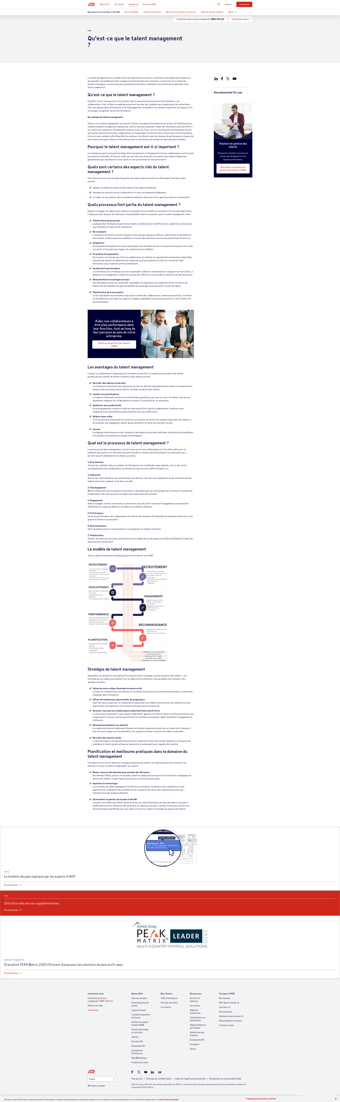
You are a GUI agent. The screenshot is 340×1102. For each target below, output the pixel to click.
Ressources (133, 4)
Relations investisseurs (230, 1016)
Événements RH (197, 1039)
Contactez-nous (96, 993)
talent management (107, 101)
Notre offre (105, 4)
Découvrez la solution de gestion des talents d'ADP (233, 168)
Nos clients (119, 4)
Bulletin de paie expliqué (212, 12)
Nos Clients (166, 993)
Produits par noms (139, 1062)
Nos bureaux (224, 998)
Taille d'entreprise (169, 998)
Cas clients (166, 1007)
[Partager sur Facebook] (222, 78)
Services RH (137, 1041)
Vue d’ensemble (131, 12)
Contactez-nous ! (240, 19)
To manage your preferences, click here (261, 1099)
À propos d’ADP (149, 4)
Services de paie (139, 998)
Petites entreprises (152, 12)
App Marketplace (139, 1057)
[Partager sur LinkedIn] (216, 78)
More (231, 12)
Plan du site (136, 1078)
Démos (193, 1048)
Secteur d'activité (169, 1002)
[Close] (336, 1099)
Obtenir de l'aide (95, 1005)
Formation (194, 1044)
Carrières (223, 1007)
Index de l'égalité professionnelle (190, 1078)
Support (228, 4)
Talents (134, 1037)
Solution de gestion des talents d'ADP (114, 344)
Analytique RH (138, 1046)
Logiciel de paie (138, 1010)
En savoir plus (11, 885)
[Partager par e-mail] (234, 78)
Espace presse (225, 1011)
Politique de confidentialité (158, 1078)
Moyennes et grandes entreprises (181, 12)
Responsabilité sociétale (230, 1020)
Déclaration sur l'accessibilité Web (225, 1078)
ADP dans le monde (228, 1002)
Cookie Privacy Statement (168, 1099)
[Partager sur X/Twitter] (228, 78)
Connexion (244, 4)
